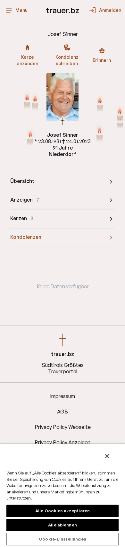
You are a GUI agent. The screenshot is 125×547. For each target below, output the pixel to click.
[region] (62, 495)
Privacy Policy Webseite (63, 427)
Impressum (62, 396)
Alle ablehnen (62, 524)
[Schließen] (107, 456)
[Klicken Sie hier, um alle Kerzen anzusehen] (27, 101)
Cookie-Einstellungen (62, 539)
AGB (62, 411)
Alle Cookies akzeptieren (62, 510)
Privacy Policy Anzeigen (62, 442)
